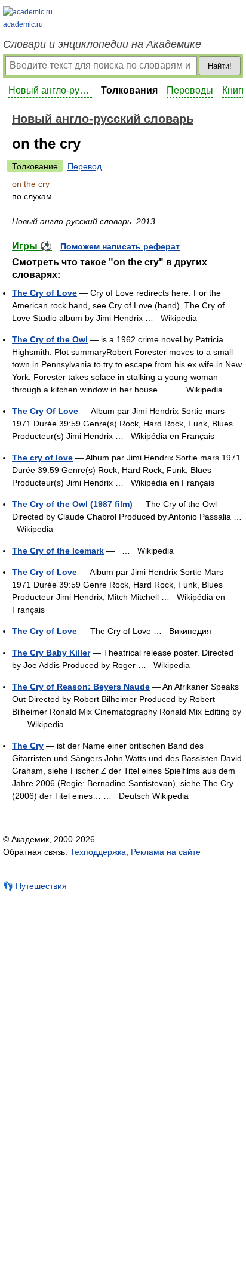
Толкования (129, 90)
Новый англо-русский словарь (50, 90)
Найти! (220, 65)
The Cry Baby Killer (51, 652)
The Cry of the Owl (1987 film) (72, 504)
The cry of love (42, 457)
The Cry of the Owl (50, 339)
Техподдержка (98, 852)
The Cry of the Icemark (58, 550)
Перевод (84, 166)
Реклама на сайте (166, 852)
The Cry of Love (44, 293)
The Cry (28, 745)
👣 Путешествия (35, 886)
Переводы (190, 90)
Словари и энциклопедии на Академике (102, 44)
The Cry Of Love (45, 411)
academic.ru (23, 24)
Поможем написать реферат (120, 246)
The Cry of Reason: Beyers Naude (81, 686)
